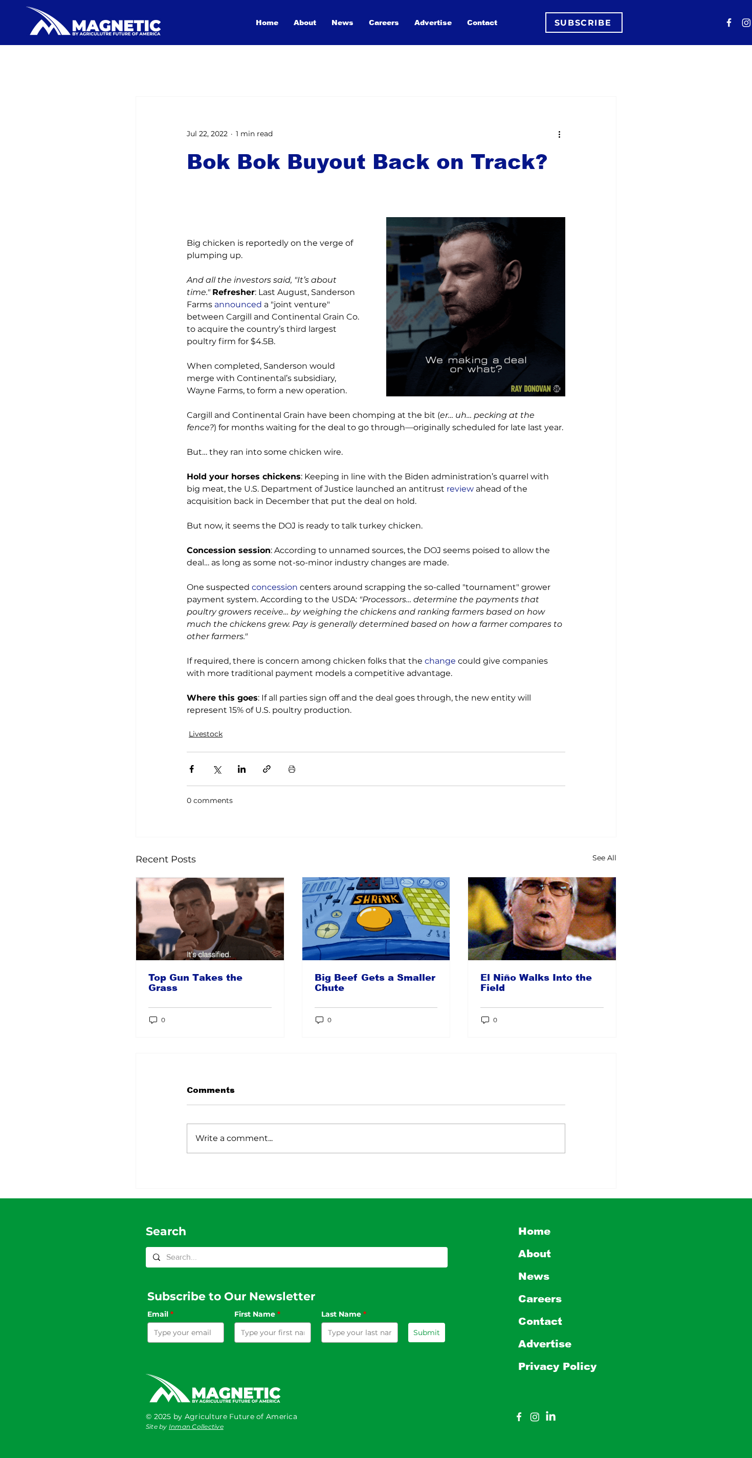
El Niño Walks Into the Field (536, 983)
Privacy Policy (557, 1366)
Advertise (544, 1343)
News (533, 1276)
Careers (540, 1298)
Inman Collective (196, 1426)
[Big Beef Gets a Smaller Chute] (376, 918)
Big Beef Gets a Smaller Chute (375, 983)
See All (604, 857)
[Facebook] (729, 22)
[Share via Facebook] (191, 769)
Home (534, 1231)
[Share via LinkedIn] (242, 769)
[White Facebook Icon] (519, 1417)
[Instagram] (746, 22)
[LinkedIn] (551, 1417)
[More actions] (559, 134)
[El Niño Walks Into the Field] (542, 918)
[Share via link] (267, 769)
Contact (540, 1321)
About (534, 1253)
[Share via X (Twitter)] (217, 769)
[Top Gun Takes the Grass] (210, 918)
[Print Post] (292, 769)
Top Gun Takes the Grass (195, 983)
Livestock (206, 733)
